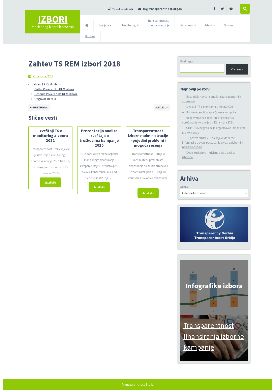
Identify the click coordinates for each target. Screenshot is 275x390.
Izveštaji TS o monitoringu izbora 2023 (209, 107)
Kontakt (90, 36)
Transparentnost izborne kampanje (159, 23)
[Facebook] (214, 8)
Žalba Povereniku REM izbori (54, 89)
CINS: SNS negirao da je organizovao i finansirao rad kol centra (214, 130)
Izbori (53, 19)
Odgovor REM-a (45, 99)
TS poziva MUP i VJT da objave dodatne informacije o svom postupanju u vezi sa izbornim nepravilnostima (212, 142)
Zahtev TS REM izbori (46, 84)
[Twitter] (222, 8)
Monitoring (129, 25)
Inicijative (105, 25)
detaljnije (48, 180)
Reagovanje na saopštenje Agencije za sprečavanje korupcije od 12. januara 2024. (208, 120)
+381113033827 (120, 9)
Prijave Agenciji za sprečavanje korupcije (211, 112)
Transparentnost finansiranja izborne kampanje (213, 336)
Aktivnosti (186, 25)
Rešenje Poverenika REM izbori (56, 94)
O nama (228, 25)
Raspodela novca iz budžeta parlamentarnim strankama (211, 99)
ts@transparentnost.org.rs (160, 9)
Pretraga (186, 61)
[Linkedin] (231, 8)
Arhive (184, 187)
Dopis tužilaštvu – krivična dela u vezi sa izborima (208, 155)
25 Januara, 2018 (43, 76)
